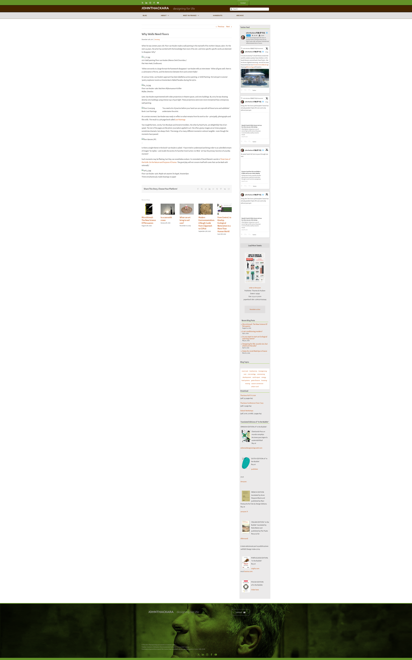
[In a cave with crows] (168, 205)
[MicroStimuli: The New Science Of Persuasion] (149, 205)
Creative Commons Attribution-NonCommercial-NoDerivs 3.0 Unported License (165, 647)
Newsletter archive (255, 309)
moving (247, 383)
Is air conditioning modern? (252, 331)
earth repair (256, 377)
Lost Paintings (180, 120)
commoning (261, 374)
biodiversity (253, 371)
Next (228, 27)
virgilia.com (255, 568)
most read (245, 371)
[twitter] (142, 3)
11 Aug (266, 52)
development (247, 377)
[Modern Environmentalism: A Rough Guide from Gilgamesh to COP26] (205, 205)
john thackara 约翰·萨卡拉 (253, 52)
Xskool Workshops (246, 411)
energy (264, 377)
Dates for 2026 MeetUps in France (254, 351)
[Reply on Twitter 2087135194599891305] (242, 141)
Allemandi (244, 538)
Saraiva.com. (248, 571)
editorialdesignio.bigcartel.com (251, 448)
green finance (255, 380)
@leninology (250, 67)
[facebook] (154, 3)
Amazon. (244, 481)
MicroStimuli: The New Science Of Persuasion (149, 220)
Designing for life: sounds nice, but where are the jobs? (255, 345)
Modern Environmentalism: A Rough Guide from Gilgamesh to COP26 (206, 223)
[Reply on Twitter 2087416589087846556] (242, 186)
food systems (246, 380)
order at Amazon (255, 288)
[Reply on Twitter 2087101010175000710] (242, 90)
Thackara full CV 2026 (248, 395)
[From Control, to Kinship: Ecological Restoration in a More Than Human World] (224, 205)
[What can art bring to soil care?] (187, 205)
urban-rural (255, 386)
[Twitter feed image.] (255, 78)
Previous (221, 27)
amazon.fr (244, 511)
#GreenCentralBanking (260, 65)
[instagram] (150, 3)
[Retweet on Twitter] (241, 48)
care (245, 374)
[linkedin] (146, 3)
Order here (255, 590)
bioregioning (263, 371)
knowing (157, 39)
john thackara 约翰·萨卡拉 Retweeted (253, 48)
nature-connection (257, 383)
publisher (254, 469)
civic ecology (252, 374)
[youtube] (158, 3)
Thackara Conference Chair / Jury (251, 403)
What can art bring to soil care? (185, 220)
